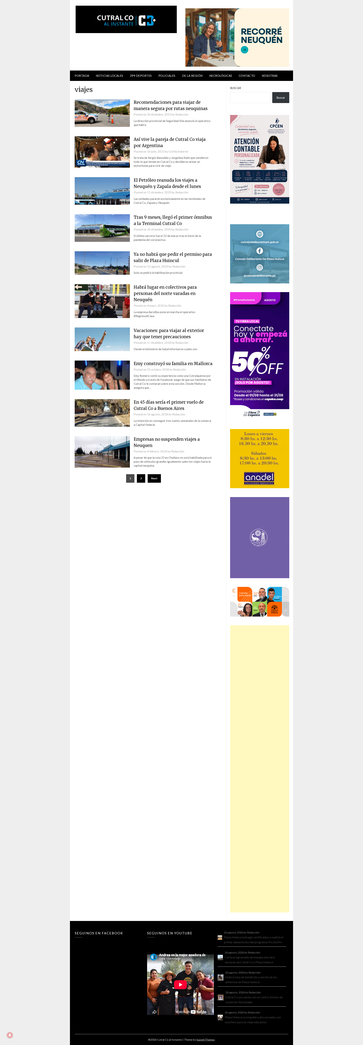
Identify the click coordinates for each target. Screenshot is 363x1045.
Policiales (166, 75)
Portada (82, 75)
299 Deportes (141, 75)
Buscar (235, 88)
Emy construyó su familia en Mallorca (173, 363)
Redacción (181, 114)
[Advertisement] (259, 768)
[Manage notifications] (10, 1035)
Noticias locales (109, 75)
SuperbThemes (205, 1039)
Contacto (247, 75)
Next (154, 478)
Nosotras (270, 75)
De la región (192, 75)
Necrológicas (220, 75)
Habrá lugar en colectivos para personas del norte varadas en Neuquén (165, 293)
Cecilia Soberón (178, 151)
